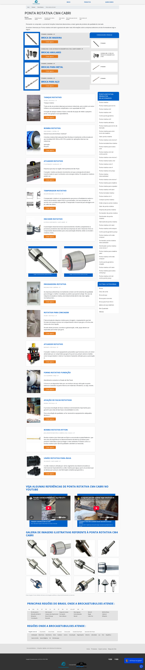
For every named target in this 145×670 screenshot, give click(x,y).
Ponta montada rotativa (106, 193)
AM (78, 609)
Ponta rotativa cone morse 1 (108, 179)
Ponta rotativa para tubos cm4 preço (107, 272)
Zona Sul (59, 631)
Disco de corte (103, 292)
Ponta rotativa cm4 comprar (108, 228)
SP (42, 609)
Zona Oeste (51, 631)
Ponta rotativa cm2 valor (107, 225)
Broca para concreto (105, 298)
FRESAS (101, 312)
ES (37, 609)
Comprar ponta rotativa (106, 200)
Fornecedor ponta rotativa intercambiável (49, 19)
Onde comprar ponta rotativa (108, 203)
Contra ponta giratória (106, 116)
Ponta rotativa (103, 102)
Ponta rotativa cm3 (105, 119)
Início (88, 649)
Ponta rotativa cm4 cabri (106, 189)
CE (67, 609)
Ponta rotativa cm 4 (105, 196)
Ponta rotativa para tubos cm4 (107, 148)
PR (46, 609)
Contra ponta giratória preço (108, 232)
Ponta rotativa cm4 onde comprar (107, 258)
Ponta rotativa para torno (107, 106)
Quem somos (109, 2)
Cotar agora (49, 42)
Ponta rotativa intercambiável (103, 175)
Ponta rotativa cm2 (105, 109)
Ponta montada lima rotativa (108, 143)
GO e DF (72, 609)
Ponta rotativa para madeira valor (108, 252)
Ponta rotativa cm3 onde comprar (107, 236)
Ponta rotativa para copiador (108, 186)
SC (50, 609)
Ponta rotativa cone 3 (106, 164)
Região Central (33, 631)
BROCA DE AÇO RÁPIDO (106, 305)
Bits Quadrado (103, 308)
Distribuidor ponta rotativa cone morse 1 (107, 247)
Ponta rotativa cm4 (62, 19)
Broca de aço (103, 295)
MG (33, 609)
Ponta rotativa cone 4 (106, 167)
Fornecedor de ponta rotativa (108, 213)
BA (62, 609)
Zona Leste (67, 631)
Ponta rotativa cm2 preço (107, 171)
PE (58, 609)
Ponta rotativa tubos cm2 (107, 161)
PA (82, 609)
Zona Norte (42, 631)
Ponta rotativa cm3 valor (83, 19)
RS (54, 609)
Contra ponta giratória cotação (106, 263)
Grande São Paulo (77, 631)
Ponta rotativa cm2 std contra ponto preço (106, 277)
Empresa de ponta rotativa (38, 19)
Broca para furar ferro (106, 302)
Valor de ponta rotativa (106, 206)
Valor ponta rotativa (105, 137)
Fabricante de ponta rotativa (108, 222)
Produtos (87, 2)
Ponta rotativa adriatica (106, 122)
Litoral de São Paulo (90, 631)
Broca (101, 288)
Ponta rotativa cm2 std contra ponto (106, 153)
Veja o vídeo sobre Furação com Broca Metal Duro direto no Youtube (44, 523)
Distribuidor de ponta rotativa (106, 217)
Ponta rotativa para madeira (108, 183)
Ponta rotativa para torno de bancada (71, 19)
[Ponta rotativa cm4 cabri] (32, 39)
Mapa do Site (112, 649)
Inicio (68, 2)
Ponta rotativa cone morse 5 (108, 140)
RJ (29, 609)
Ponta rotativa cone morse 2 (108, 157)
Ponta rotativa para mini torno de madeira (106, 132)
